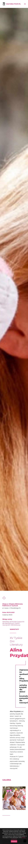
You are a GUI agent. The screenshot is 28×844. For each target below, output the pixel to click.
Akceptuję (14, 841)
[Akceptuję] (26, 836)
